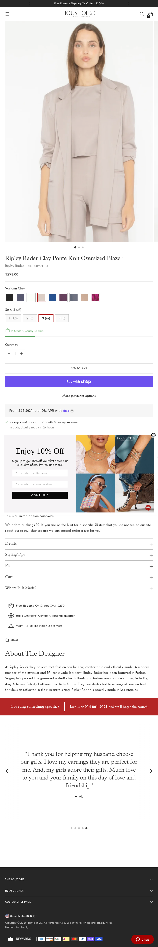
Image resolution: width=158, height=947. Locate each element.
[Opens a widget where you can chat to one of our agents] (142, 940)
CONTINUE (40, 495)
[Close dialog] (153, 435)
